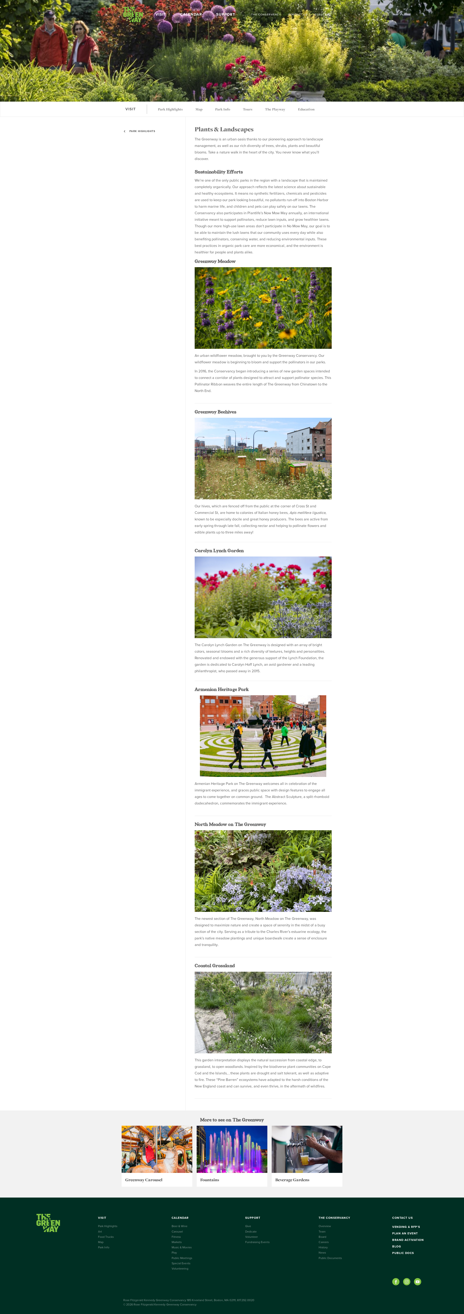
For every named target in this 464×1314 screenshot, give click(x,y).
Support (225, 14)
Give (248, 1226)
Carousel (177, 1231)
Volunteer (251, 1237)
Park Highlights (170, 109)
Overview (325, 1226)
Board (322, 1237)
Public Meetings (182, 1258)
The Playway (275, 109)
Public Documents (330, 1258)
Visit (161, 14)
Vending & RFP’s (406, 1227)
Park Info (222, 109)
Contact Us (297, 14)
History (323, 1247)
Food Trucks (106, 1237)
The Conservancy (266, 14)
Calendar (191, 14)
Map (198, 109)
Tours (247, 109)
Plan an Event (405, 1233)
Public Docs (403, 1253)
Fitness (176, 1237)
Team (322, 1231)
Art (100, 1231)
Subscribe (323, 14)
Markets (177, 1242)
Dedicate (251, 1231)
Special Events (181, 1263)
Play (174, 1253)
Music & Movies (182, 1247)
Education (306, 109)
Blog (396, 1246)
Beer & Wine (180, 1226)
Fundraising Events (257, 1242)
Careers (323, 1242)
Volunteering (180, 1268)
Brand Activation (408, 1240)
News (322, 1253)
